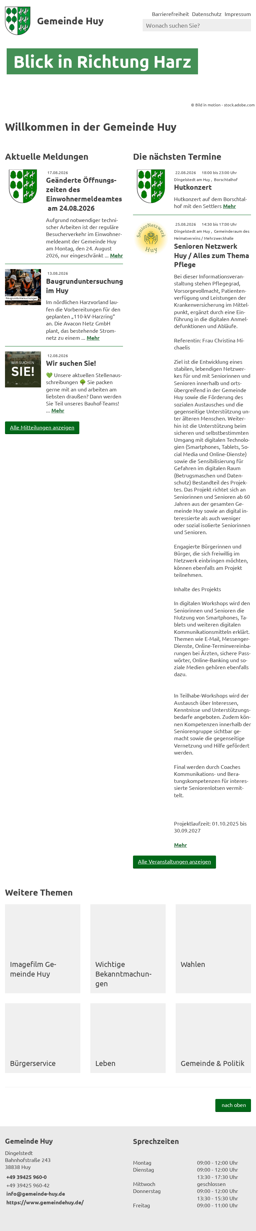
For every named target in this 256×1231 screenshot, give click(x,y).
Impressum (238, 13)
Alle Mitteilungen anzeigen (42, 427)
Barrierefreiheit (170, 13)
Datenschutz (207, 13)
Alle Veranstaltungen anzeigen (174, 861)
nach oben (234, 1104)
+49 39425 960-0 (26, 1176)
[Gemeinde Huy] (64, 1171)
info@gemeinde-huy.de (35, 1193)
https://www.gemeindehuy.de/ (44, 1202)
